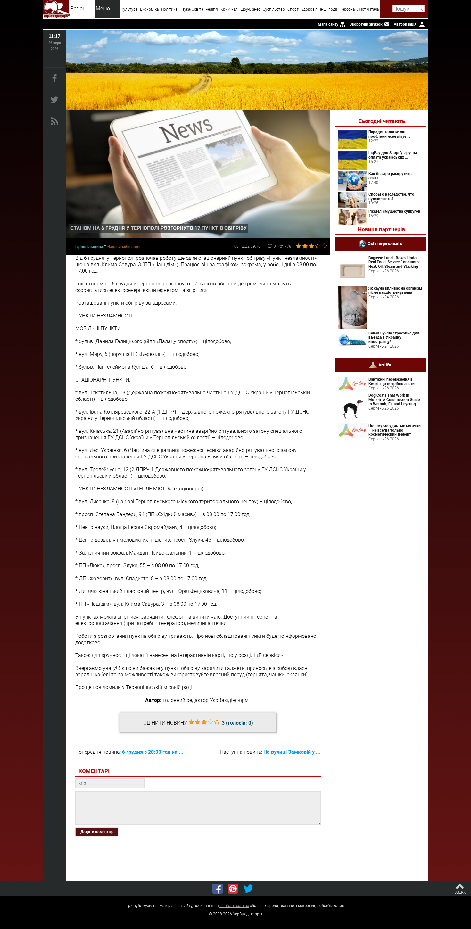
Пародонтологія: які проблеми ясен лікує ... (389, 134)
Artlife (384, 365)
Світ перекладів (385, 243)
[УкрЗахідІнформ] (56, 9)
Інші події (328, 9)
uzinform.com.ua (234, 905)
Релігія (212, 9)
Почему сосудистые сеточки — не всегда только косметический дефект (394, 430)
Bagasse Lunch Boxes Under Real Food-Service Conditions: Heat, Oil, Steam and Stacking (394, 262)
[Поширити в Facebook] (217, 889)
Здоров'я (309, 9)
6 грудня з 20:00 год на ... (153, 751)
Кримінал (229, 9)
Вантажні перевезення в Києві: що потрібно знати (391, 381)
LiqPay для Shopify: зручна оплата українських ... (392, 155)
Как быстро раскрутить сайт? (390, 175)
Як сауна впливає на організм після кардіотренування (395, 290)
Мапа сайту (328, 24)
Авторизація (405, 24)
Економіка (149, 9)
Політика (169, 9)
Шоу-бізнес (250, 9)
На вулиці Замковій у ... (292, 751)
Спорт (293, 9)
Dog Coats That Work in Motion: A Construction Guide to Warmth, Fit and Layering (394, 399)
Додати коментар (96, 831)
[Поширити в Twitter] (248, 889)
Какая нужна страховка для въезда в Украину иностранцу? (393, 337)
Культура (129, 9)
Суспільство (274, 9)
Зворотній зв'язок (366, 24)
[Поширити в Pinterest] (233, 889)
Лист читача (368, 9)
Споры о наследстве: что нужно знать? (391, 196)
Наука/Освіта (191, 9)
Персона (347, 9)
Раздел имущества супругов (394, 211)
